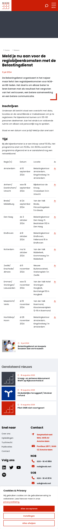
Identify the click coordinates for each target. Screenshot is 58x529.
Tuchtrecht (7, 442)
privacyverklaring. (11, 502)
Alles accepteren (29, 508)
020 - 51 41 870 (44, 478)
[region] (29, 507)
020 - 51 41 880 (44, 461)
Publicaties (7, 446)
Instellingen (29, 516)
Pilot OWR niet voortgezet (31, 407)
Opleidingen (7, 438)
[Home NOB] (5, 5)
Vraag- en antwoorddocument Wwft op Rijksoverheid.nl (34, 379)
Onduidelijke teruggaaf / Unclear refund (35, 394)
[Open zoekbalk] (46, 5)
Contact (6, 451)
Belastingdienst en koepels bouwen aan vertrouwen (32, 347)
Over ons (6, 433)
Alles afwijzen (29, 523)
